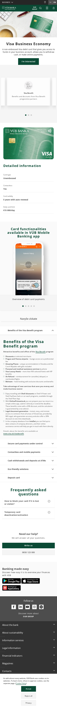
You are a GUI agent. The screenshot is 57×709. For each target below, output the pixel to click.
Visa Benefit (41, 351)
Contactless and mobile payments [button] (24, 452)
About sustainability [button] (12, 632)
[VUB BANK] (9, 8)
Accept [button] (28, 689)
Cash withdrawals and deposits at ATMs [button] (27, 460)
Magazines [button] (7, 663)
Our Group (34, 8)
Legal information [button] (11, 648)
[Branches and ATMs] (46, 2)
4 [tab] (31, 306)
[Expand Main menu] (47, 8)
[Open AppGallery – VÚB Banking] (11, 588)
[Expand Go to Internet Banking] (53, 8)
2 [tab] (28, 115)
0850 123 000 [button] (28, 552)
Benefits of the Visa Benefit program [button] (25, 330)
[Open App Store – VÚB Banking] (30, 581)
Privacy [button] (28, 703)
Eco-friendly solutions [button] (18, 469)
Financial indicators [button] (12, 655)
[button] (40, 8)
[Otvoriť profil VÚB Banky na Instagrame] (34, 607)
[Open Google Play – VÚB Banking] (11, 581)
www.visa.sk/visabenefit (13, 433)
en (55, 2)
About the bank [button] (10, 624)
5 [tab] (34, 306)
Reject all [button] (28, 696)
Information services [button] (13, 640)
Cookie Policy (21, 683)
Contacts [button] (6, 671)
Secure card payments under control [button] (25, 443)
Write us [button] (28, 545)
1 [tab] (25, 115)
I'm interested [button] (28, 61)
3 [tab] (31, 115)
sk (50, 2)
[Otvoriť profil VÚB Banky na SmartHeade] (41, 607)
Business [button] (6, 2)
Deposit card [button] (14, 477)
